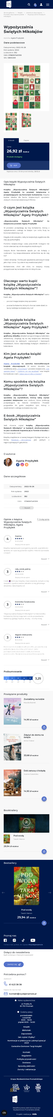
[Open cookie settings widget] (4, 1113)
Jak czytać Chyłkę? (26, 1037)
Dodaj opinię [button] (44, 519)
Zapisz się (12, 964)
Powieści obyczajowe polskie (14, 14)
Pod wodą (19, 836)
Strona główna (9, 13)
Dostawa (26, 1062)
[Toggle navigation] (29, 4)
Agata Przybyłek (17, 38)
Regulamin (26, 1056)
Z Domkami (22, 369)
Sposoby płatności (26, 1066)
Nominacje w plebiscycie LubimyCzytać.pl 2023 (27, 1042)
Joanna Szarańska (31, 774)
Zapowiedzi (26, 1034)
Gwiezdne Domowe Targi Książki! (26, 1046)
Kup (15, 165)
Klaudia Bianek (30, 703)
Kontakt (26, 1052)
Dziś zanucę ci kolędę (34, 771)
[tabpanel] (26, 895)
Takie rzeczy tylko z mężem (30, 374)
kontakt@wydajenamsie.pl (22, 994)
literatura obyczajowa (21, 440)
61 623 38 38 (15, 984)
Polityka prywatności (26, 1059)
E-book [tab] (11, 140)
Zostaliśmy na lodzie (34, 699)
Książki (20, 13)
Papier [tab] (26, 140)
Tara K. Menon (19, 839)
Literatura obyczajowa (34, 13)
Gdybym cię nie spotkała (28, 371)
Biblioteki (26, 1030)
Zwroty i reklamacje (27, 1069)
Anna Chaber (29, 741)
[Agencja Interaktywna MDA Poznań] (34, 1114)
